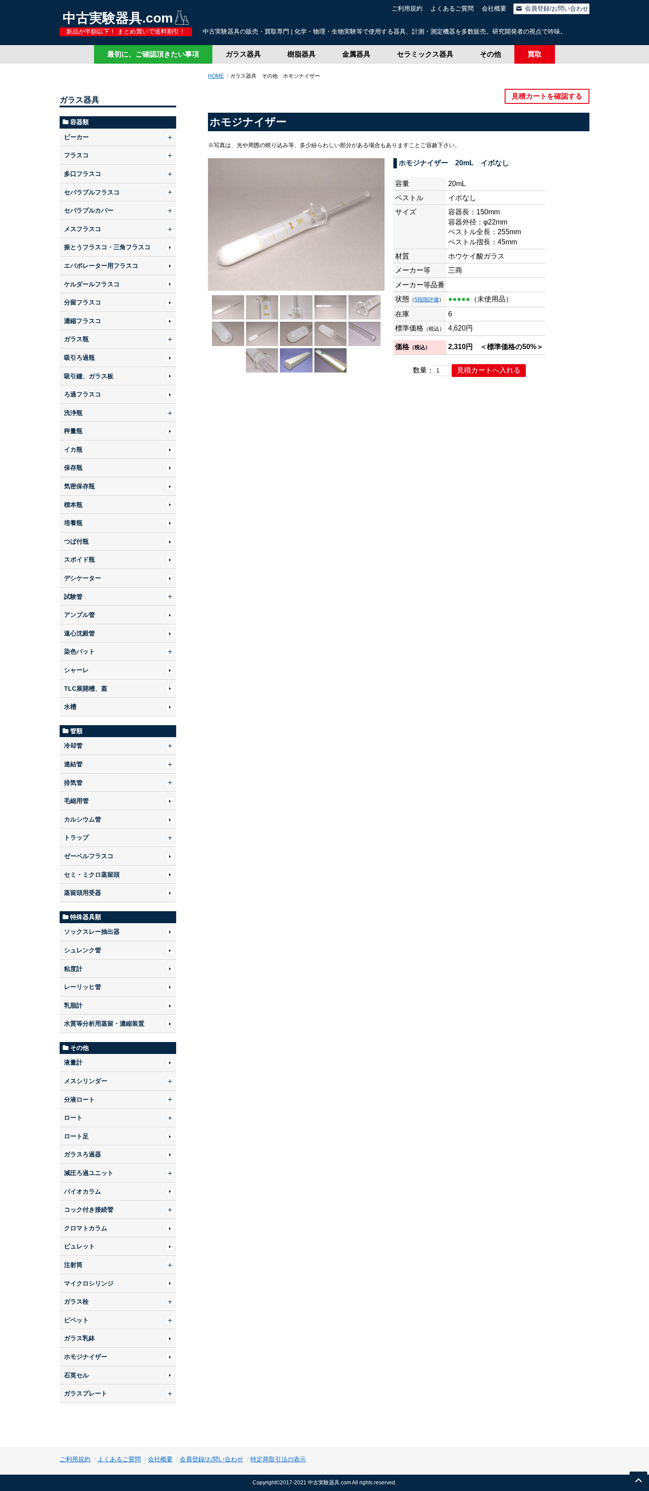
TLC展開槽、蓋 (85, 688)
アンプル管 (79, 614)
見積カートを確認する (547, 96)
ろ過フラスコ (82, 394)
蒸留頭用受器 (82, 892)
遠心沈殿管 (79, 633)
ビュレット (79, 1246)
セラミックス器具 (425, 54)
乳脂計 (73, 1005)
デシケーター (82, 578)
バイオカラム (82, 1191)
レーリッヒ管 (82, 986)
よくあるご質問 (452, 8)
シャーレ (76, 669)
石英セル (76, 1375)
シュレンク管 (82, 950)
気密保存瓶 (79, 486)
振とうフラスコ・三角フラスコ (107, 247)
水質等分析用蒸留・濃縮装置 (104, 1023)
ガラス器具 (243, 54)
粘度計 (73, 968)
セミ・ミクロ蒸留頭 (92, 874)
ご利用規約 (407, 8)
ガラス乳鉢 (79, 1338)
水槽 (70, 706)
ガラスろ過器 (82, 1154)
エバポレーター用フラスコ (101, 265)
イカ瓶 (73, 449)
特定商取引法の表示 (278, 1459)
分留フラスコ (82, 302)
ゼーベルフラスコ (88, 856)
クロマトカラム (85, 1228)
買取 (535, 54)
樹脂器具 (301, 54)
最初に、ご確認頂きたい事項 (153, 54)
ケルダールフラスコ (92, 284)
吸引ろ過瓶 (79, 357)
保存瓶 (73, 467)
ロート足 (76, 1136)
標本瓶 (73, 504)
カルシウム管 (82, 819)
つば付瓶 (76, 541)
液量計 (73, 1062)
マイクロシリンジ (88, 1283)
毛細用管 (76, 800)
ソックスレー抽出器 (92, 931)
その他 (490, 54)
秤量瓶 (73, 430)
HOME (216, 76)
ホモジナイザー (85, 1356)
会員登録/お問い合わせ (556, 8)
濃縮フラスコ (82, 320)
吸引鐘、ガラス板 (88, 376)
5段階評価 (427, 300)
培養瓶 (73, 522)
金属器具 (356, 54)
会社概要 (494, 8)
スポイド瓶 (79, 559)
